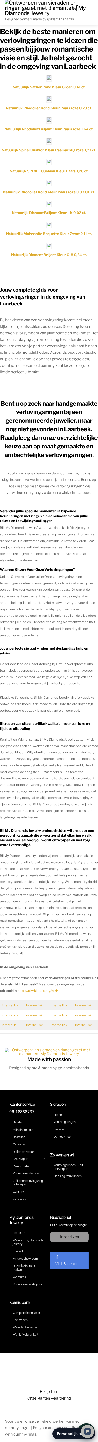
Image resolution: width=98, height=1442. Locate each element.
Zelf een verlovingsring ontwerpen (28, 1182)
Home (58, 1114)
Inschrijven (69, 1237)
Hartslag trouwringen (68, 1176)
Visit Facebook (68, 1264)
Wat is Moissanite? (25, 1334)
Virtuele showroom (25, 1258)
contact (18, 1251)
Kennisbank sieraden (26, 1173)
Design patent (22, 1166)
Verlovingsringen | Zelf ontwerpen (68, 1167)
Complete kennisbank (27, 1313)
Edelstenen (20, 1320)
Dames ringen (63, 1136)
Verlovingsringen (65, 1122)
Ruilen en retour (23, 1151)
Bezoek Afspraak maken (24, 1267)
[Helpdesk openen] (87, 1431)
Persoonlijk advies (74, 1433)
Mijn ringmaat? (23, 1129)
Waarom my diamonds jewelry (28, 1242)
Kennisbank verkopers (27, 1284)
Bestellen (19, 1137)
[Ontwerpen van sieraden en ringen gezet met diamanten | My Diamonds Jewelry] (49, 7)
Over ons (18, 1192)
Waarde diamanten (25, 1327)
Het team (19, 1233)
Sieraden (59, 1129)
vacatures (19, 1199)
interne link (10, 1005)
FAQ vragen (20, 1159)
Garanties (19, 1144)
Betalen (18, 1122)
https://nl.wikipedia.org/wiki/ (38, 991)
